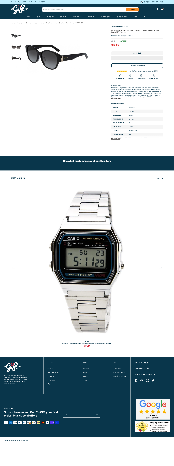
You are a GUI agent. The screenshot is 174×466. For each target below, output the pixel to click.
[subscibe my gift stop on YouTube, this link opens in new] (141, 381)
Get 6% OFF (38, 412)
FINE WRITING (77, 17)
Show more (115, 99)
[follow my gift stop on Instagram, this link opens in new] (147, 381)
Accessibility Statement (119, 376)
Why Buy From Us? (53, 372)
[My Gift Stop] (12, 363)
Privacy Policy (117, 368)
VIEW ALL (160, 179)
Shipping (86, 368)
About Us (50, 368)
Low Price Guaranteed (137, 65)
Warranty (86, 380)
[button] (137, 58)
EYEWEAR (91, 17)
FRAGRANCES (105, 17)
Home (13, 23)
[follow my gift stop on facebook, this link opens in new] (136, 381)
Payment (85, 376)
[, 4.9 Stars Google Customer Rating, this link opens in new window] (153, 409)
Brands (49, 388)
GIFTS (136, 17)
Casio (87, 341)
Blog (49, 384)
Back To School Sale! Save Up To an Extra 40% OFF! (28, 2)
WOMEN (38, 17)
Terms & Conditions (118, 372)
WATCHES (50, 17)
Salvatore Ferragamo (119, 26)
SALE (145, 17)
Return (85, 372)
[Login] (157, 9)
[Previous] (17, 27)
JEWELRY (63, 17)
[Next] (17, 67)
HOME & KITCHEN (121, 17)
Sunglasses (20, 23)
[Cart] (162, 9)
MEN (28, 17)
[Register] (97, 415)
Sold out (137, 53)
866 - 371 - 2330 (145, 368)
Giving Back (51, 380)
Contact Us (51, 376)
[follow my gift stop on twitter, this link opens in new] (153, 381)
